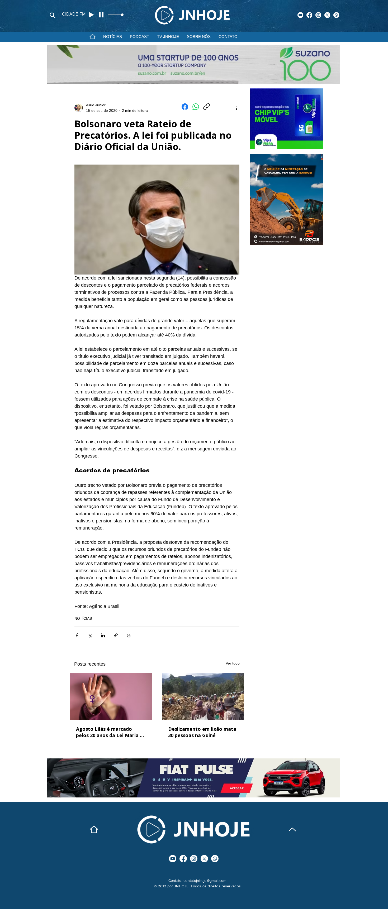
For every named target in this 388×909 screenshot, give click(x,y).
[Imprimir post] (128, 635)
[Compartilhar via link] (115, 635)
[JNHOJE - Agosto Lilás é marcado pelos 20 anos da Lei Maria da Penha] (111, 696)
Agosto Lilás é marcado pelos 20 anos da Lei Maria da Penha (111, 732)
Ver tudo (233, 663)
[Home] (92, 36)
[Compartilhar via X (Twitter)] (89, 635)
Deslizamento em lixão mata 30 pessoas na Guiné (202, 732)
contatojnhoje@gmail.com (204, 880)
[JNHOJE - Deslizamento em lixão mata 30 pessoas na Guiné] (203, 696)
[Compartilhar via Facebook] (76, 635)
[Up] (292, 829)
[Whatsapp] (336, 15)
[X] (327, 15)
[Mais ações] (236, 108)
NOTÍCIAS (83, 618)
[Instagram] (318, 15)
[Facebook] (309, 15)
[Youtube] (300, 15)
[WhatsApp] (195, 106)
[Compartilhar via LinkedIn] (102, 635)
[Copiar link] (206, 106)
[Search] (52, 15)
